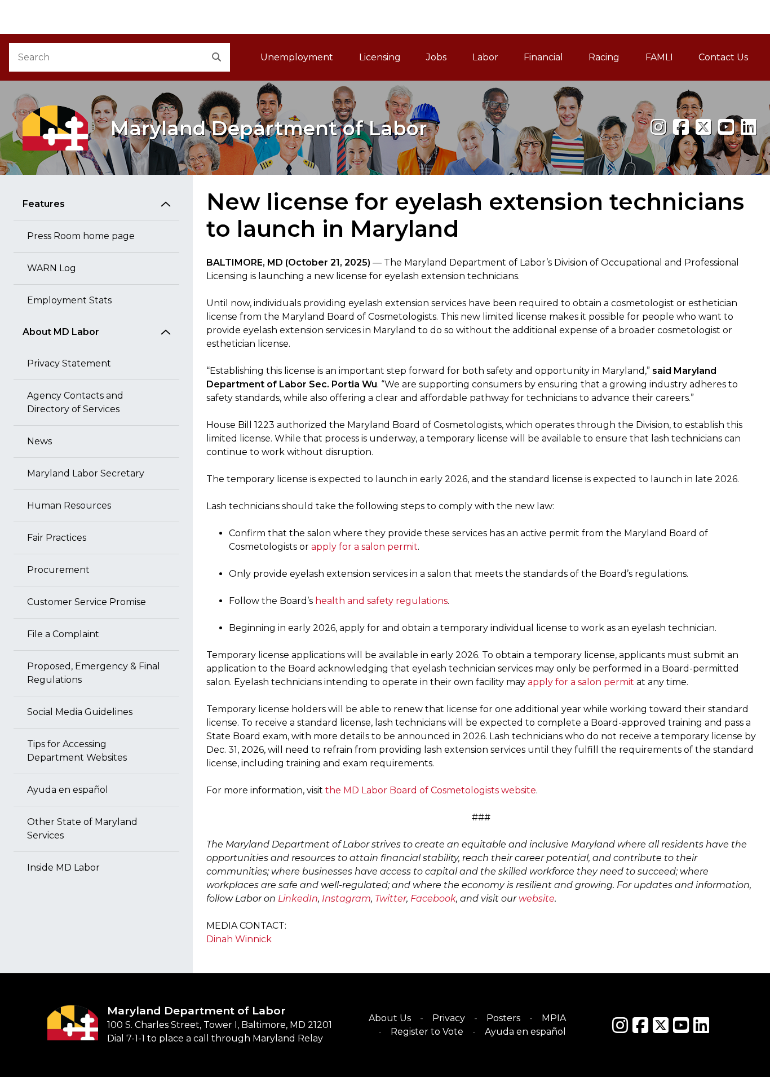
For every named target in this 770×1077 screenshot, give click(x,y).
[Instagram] (658, 127)
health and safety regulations (381, 600)
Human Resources (69, 505)
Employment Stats (69, 300)
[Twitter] (661, 1025)
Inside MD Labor (63, 867)
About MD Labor (61, 331)
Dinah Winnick (239, 939)
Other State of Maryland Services (82, 828)
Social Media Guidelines (79, 712)
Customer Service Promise (86, 602)
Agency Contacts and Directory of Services (75, 402)
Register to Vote (427, 1031)
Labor (485, 57)
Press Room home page (81, 236)
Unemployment (296, 57)
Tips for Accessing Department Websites (77, 751)
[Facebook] (681, 127)
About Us (390, 1018)
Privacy (448, 1018)
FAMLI (665, 60)
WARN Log (51, 268)
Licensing (380, 57)
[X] (703, 127)
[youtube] (726, 127)
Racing (603, 57)
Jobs (436, 57)
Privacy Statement (69, 363)
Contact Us (723, 57)
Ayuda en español (67, 789)
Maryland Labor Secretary (85, 473)
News (39, 441)
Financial (543, 57)
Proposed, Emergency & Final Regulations (93, 673)
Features (44, 203)
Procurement (58, 569)
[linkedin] (748, 127)
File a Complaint (63, 634)
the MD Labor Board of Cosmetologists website (430, 790)
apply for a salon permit (364, 546)
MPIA (554, 1018)
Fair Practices (56, 537)
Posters (503, 1018)
